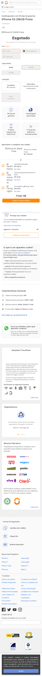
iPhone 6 (5, 569)
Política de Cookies (8, 588)
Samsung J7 (25, 558)
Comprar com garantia (21, 235)
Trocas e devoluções (28, 588)
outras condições (24, 253)
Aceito (21, 671)
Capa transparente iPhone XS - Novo (25, 174)
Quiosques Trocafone (29, 601)
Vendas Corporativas (9, 604)
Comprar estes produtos (21, 200)
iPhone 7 (5, 562)
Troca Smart (6, 601)
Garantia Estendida (21, 164)
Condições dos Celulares (30, 591)
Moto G (23, 569)
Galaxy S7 (24, 566)
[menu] (2, 2)
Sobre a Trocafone (8, 579)
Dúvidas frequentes (9, 582)
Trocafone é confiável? (29, 579)
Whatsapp (16, 333)
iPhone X (5, 558)
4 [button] (22, 434)
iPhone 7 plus (6, 566)
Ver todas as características (14, 315)
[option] (21, 32)
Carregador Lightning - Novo (24, 186)
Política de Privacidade (10, 591)
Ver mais (17, 169)
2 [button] (19, 434)
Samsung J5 (25, 562)
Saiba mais (34, 397)
